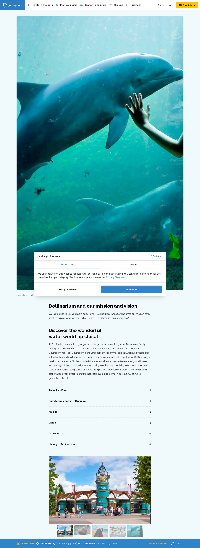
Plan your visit (68, 5)
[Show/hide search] (170, 5)
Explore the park (43, 5)
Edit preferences (68, 289)
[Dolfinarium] (12, 5)
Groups (118, 5)
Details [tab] (133, 264)
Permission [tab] (67, 264)
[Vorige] (45, 490)
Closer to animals (95, 5)
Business (136, 5)
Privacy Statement (116, 277)
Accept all (131, 289)
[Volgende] (154, 490)
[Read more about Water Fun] (67, 543)
